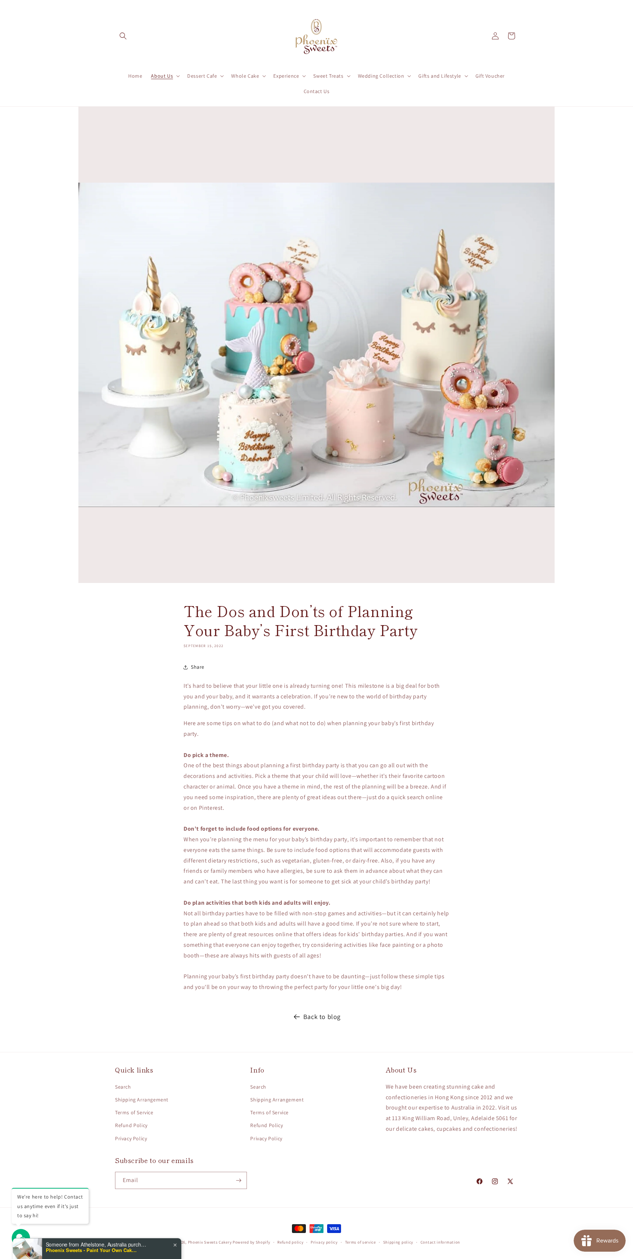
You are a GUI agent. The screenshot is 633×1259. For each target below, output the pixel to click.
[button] (123, 36)
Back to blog (322, 1016)
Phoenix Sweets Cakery (210, 1242)
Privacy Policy (131, 1138)
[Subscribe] (238, 1180)
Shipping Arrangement (142, 1099)
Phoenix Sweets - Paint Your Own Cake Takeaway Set (91, 1231)
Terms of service (360, 1242)
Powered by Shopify (251, 1242)
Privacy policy (324, 1242)
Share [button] (197, 667)
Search (123, 1086)
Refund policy (290, 1242)
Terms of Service (134, 1112)
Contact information (440, 1242)
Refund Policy (131, 1125)
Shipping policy (398, 1242)
